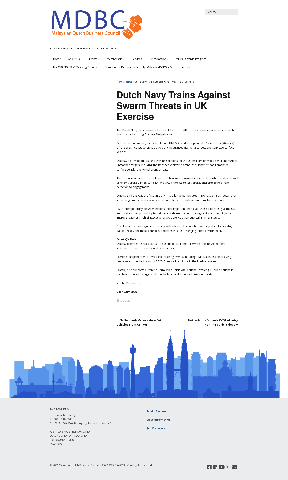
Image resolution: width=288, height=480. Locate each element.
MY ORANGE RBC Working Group (74, 67)
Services (137, 59)
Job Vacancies (156, 428)
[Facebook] (209, 467)
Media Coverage (157, 411)
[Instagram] (228, 467)
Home (57, 59)
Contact (185, 67)
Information (158, 59)
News (129, 81)
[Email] (235, 467)
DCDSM (125, 300)
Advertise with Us (158, 419)
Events (93, 59)
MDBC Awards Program (191, 59)
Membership (114, 59)
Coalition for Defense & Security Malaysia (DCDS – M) (139, 67)
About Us (74, 59)
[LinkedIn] (215, 467)
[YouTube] (222, 467)
